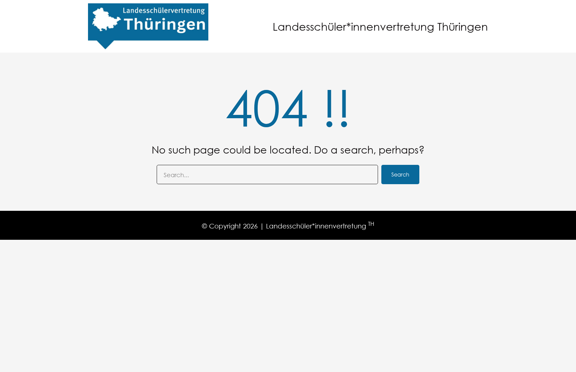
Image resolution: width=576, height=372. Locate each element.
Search (400, 174)
